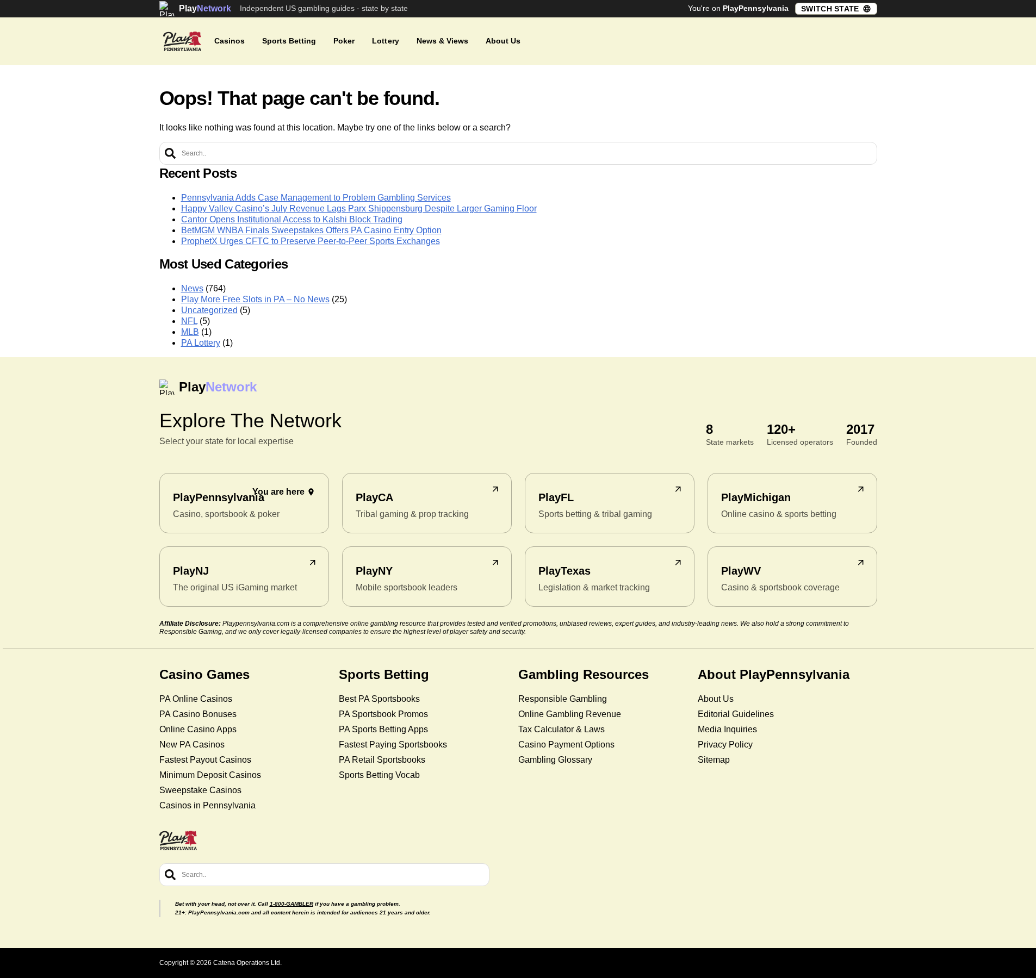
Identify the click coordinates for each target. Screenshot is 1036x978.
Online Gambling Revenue (569, 714)
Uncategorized (209, 310)
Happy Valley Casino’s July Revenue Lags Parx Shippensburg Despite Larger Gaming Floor (359, 208)
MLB (190, 332)
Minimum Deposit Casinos (210, 775)
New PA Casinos (192, 744)
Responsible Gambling (562, 698)
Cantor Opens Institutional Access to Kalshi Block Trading (291, 219)
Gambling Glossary (555, 759)
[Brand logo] (182, 41)
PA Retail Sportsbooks (382, 759)
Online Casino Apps (198, 729)
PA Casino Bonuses (198, 714)
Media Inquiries (727, 729)
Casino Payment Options (566, 744)
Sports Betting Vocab (379, 775)
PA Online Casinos (195, 698)
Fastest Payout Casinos (205, 759)
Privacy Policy (725, 744)
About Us (716, 698)
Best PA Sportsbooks (379, 698)
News (192, 288)
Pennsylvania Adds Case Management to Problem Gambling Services (316, 197)
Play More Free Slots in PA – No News (255, 299)
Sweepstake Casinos (200, 790)
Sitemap (714, 759)
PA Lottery (200, 342)
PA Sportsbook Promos (383, 714)
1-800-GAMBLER (291, 904)
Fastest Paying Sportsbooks (393, 744)
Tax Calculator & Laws (561, 729)
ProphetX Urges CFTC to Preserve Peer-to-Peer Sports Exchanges (310, 241)
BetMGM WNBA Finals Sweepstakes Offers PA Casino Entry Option (311, 230)
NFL (189, 321)
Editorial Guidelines (736, 714)
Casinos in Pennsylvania (207, 805)
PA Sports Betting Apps (383, 729)
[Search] (170, 153)
